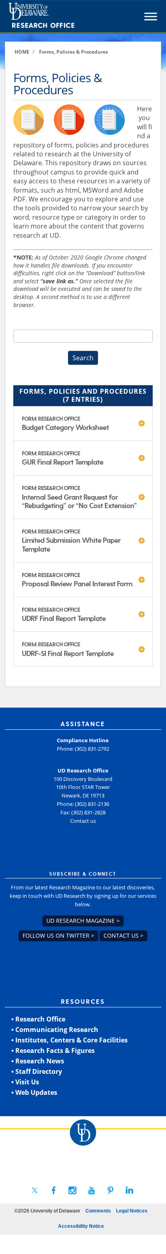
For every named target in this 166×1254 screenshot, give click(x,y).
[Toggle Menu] (150, 16)
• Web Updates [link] (34, 1092)
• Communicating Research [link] (54, 1029)
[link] (56, 16)
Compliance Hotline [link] (83, 740)
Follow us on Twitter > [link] (58, 935)
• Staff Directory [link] (36, 1071)
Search (83, 357)
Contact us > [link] (123, 935)
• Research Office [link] (38, 1019)
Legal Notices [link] (131, 1211)
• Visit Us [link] (25, 1082)
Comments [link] (98, 1211)
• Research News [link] (37, 1061)
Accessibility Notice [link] (81, 1226)
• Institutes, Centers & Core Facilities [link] (69, 1040)
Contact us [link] (83, 820)
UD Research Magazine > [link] (83, 920)
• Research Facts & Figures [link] (53, 1050)
